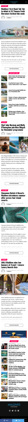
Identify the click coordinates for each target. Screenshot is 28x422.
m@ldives (9, 17)
